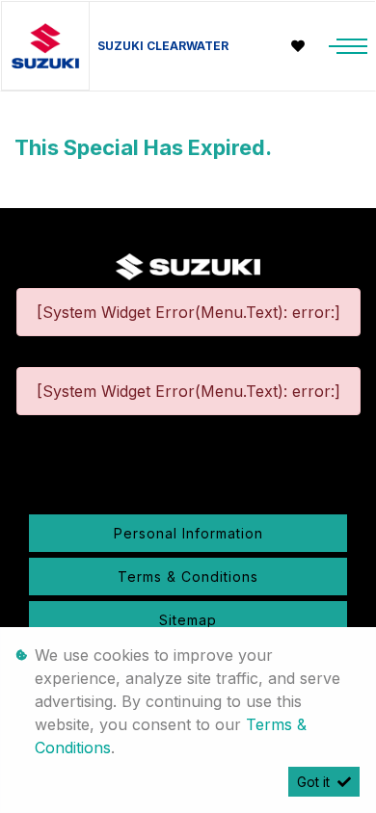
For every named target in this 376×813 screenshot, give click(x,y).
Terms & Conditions (188, 576)
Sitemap (188, 620)
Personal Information (188, 533)
